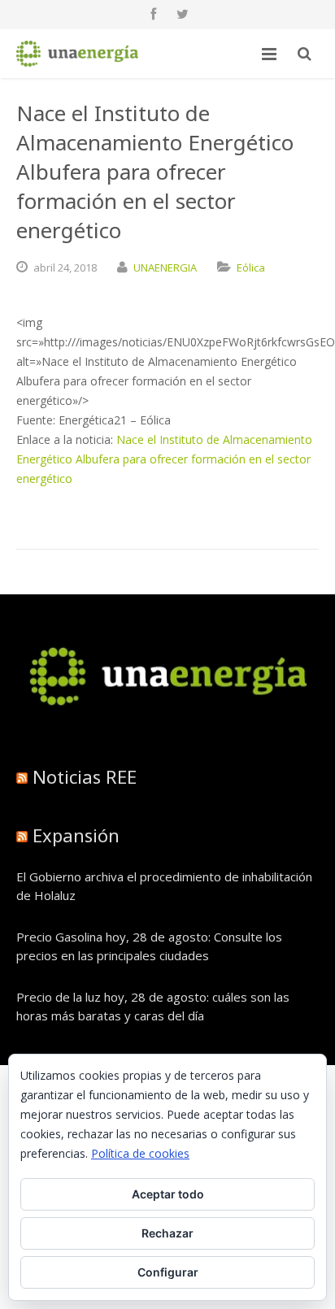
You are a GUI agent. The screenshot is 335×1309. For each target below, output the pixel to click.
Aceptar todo (168, 1194)
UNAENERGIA (165, 267)
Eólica (251, 267)
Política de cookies (140, 1153)
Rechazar (167, 1233)
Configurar (167, 1272)
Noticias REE (85, 776)
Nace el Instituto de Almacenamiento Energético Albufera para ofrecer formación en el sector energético (164, 459)
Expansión (76, 835)
